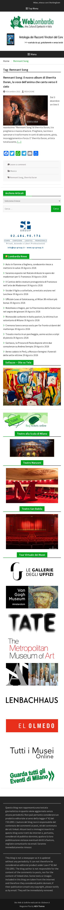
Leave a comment (18, 164)
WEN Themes (39, 906)
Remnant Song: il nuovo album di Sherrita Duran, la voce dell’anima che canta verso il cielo (30, 82)
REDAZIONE (29, 91)
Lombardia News (17, 256)
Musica (13, 171)
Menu (34, 54)
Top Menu (33, 8)
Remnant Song (16, 177)
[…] (19, 141)
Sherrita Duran (30, 177)
